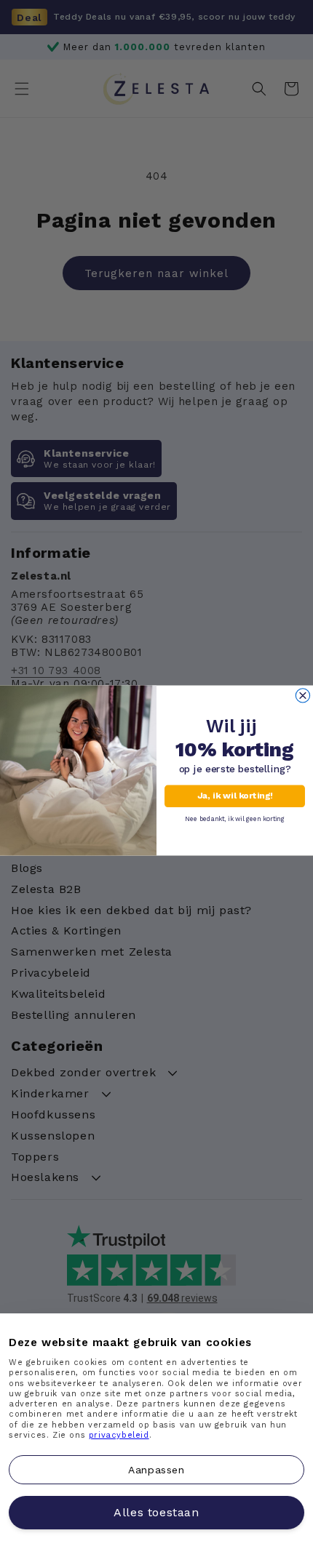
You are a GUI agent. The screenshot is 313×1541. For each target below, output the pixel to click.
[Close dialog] (302, 696)
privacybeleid (119, 1435)
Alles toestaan (156, 1512)
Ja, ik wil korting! (234, 796)
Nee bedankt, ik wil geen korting (234, 818)
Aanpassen (156, 1469)
